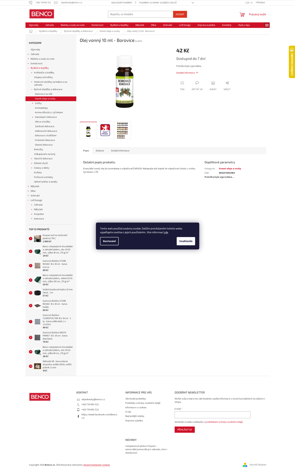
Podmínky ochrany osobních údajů (158, 2)
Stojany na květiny (43, 77)
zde (166, 232)
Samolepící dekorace (46, 117)
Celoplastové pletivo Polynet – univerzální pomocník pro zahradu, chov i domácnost (146, 450)
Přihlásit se (184, 429)
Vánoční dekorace (43, 158)
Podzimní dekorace (45, 140)
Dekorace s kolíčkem (45, 135)
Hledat (180, 14)
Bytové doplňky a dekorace (48, 89)
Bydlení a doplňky (40, 68)
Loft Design (36, 200)
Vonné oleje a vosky (45, 98)
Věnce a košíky (42, 122)
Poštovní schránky (43, 177)
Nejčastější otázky (134, 416)
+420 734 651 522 (90, 404)
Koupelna (39, 214)
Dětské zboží (41, 163)
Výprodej (35, 49)
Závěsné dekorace (44, 126)
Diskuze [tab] (100, 150)
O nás (128, 412)
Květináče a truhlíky (44, 72)
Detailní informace (185, 73)
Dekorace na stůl (43, 94)
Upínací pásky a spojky (45, 181)
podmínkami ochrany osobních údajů (224, 422)
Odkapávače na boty (44, 154)
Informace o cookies (136, 407)
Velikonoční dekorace (46, 131)
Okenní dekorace (44, 145)
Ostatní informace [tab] (120, 150)
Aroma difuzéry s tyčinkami (49, 112)
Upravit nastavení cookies (96, 465)
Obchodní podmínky (121, 2)
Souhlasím (186, 241)
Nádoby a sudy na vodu (42, 59)
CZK (247, 2)
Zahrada (35, 54)
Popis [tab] (86, 150)
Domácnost (36, 63)
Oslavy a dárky (41, 168)
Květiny (38, 172)
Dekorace (39, 218)
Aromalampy (41, 108)
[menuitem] (33, 25)
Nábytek (35, 186)
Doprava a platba (134, 420)
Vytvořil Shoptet (258, 465)
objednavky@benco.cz (93, 399)
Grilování (35, 195)
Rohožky (38, 149)
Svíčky (38, 103)
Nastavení (109, 241)
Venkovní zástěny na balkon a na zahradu (50, 83)
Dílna (33, 191)
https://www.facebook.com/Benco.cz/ (99, 416)
